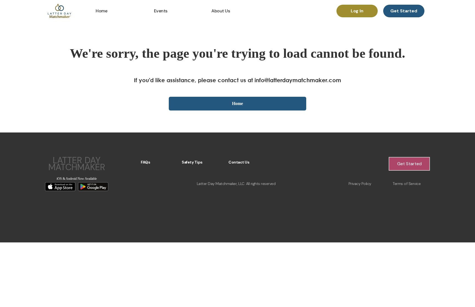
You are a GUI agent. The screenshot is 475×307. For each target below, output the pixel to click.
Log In (357, 11)
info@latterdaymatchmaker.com (298, 80)
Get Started (403, 11)
